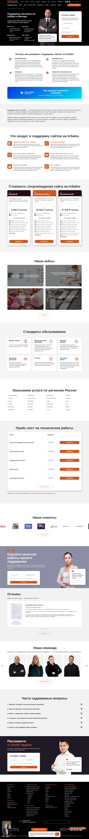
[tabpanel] (44, 614)
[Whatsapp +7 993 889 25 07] (68, 2)
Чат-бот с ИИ (31, 5)
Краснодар (30, 404)
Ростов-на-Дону (31, 398)
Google (66, 807)
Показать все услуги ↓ (44, 486)
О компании (10, 784)
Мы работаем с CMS (51, 784)
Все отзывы (44, 633)
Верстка (9, 805)
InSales (47, 794)
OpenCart (30, 798)
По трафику (67, 804)
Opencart (47, 798)
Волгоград (11, 406)
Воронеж (68, 395)
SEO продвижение (70, 784)
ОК (57, 834)
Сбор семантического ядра (70, 798)
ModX (46, 789)
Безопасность (30, 805)
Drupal (46, 801)
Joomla (29, 799)
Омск (67, 401)
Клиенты (32, 1)
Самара (11, 398)
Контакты (53, 1)
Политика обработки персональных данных (68, 835)
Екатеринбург (50, 395)
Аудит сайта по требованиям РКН (72, 796)
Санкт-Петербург (13, 395)
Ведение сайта (29, 791)
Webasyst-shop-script (49, 796)
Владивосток (50, 406)
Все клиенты (44, 534)
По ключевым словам (69, 802)
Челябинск (68, 398)
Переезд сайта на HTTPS (31, 814)
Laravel (47, 791)
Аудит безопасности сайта (17, 451)
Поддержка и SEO (68, 801)
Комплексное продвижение (70, 786)
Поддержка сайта (49, 805)
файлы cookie (40, 833)
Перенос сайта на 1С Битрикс (32, 809)
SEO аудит (67, 794)
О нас (22, 1)
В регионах (67, 815)
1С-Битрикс (30, 794)
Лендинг (66, 814)
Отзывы (27, 1)
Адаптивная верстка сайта (17, 478)
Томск (48, 409)
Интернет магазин (68, 811)
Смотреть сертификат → (59, 95)
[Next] (86, 665)
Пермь (67, 406)
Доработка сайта (30, 793)
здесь (54, 493)
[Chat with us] (84, 829)
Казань (10, 401)
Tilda (29, 802)
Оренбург (30, 406)
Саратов (68, 409)
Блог (49, 1)
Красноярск (30, 401)
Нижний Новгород (51, 398)
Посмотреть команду (44, 681)
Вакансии (44, 1)
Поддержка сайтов (31, 784)
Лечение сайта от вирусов (32, 812)
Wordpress (30, 796)
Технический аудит (69, 791)
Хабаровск (30, 409)
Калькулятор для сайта (12, 804)
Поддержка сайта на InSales (17, 460)
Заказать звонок (39, 829)
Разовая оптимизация (69, 789)
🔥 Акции (53, 5)
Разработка (10, 800)
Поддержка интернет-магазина (33, 786)
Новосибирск (31, 395)
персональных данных (67, 32)
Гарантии (38, 1)
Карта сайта (79, 835)
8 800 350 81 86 (76, 1)
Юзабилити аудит (68, 793)
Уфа (67, 404)
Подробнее (13, 233)
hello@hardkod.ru (63, 830)
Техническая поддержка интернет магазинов (22, 442)
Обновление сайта (30, 815)
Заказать (18, 241)
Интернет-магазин (11, 802)
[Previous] (2, 665)
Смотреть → (25, 282)
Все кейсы (44, 315)
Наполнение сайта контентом (32, 788)
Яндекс (66, 809)
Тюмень (10, 404)
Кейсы (59, 5)
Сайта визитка (68, 812)
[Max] (69, 2)
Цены (47, 5)
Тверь (48, 401)
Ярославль (11, 409)
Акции (8, 788)
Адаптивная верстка (11, 807)
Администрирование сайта (32, 789)
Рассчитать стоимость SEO (51, 807)
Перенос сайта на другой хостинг (33, 807)
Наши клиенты (10, 786)
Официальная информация (45, 95)
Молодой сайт (68, 806)
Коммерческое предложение (71, 788)
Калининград (50, 404)
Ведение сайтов (14, 469)
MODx (29, 801)
